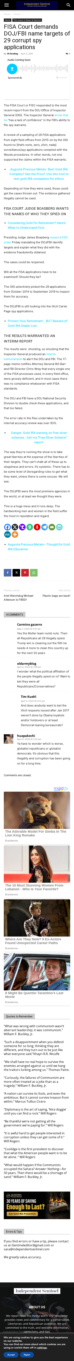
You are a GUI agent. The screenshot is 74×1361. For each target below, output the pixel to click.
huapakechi (26, 735)
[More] (15, 534)
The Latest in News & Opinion (27, 20)
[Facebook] (7, 527)
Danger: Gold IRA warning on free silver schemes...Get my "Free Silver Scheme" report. (39, 437)
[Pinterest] (25, 573)
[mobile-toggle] (6, 5)
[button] (68, 5)
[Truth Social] (22, 527)
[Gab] (29, 527)
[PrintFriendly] (59, 527)
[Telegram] (44, 527)
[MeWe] (7, 534)
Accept (11, 1354)
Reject (27, 1354)
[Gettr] (37, 527)
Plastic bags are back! (56, 595)
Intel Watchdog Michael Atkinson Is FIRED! (18, 597)
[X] (15, 527)
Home (7, 14)
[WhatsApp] (34, 573)
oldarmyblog (26, 663)
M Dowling (12, 53)
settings (42, 1347)
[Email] (52, 527)
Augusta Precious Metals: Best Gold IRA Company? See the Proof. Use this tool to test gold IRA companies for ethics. (39, 174)
